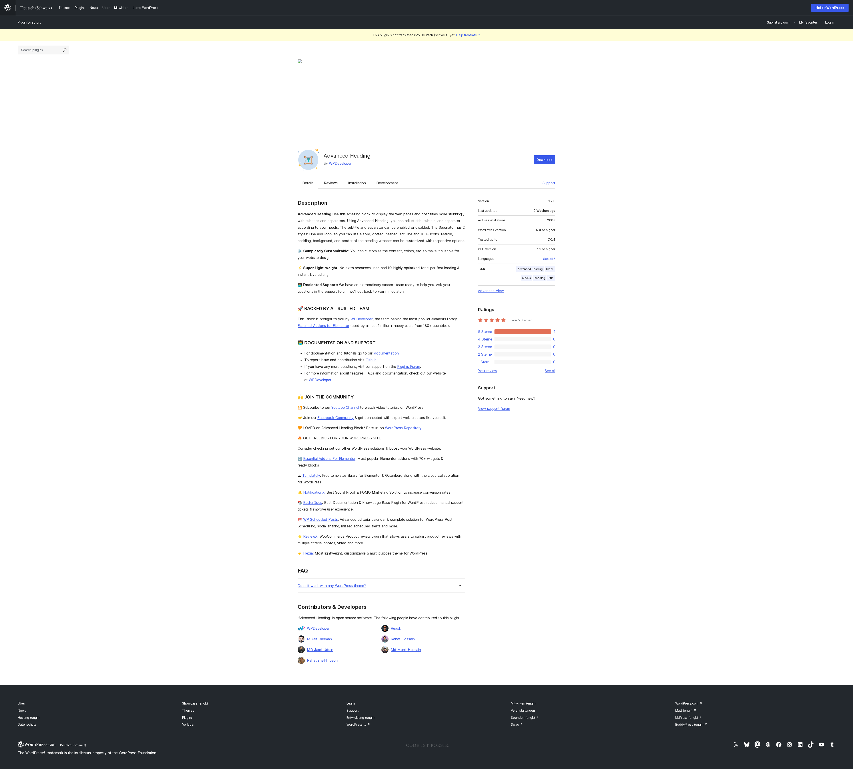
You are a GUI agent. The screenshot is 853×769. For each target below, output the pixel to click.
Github (371, 360)
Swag (517, 724)
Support (548, 183)
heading (539, 278)
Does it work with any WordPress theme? (332, 586)
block (550, 269)
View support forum (494, 408)
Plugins (187, 717)
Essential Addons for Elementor (323, 325)
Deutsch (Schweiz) (73, 745)
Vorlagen (188, 724)
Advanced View (491, 290)
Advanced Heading (530, 269)
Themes (188, 710)
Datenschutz (27, 724)
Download (544, 160)
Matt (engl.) (685, 710)
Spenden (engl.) (525, 717)
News (22, 710)
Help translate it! (468, 35)
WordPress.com (688, 703)
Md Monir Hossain (406, 649)
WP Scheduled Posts (320, 519)
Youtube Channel (345, 407)
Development (387, 183)
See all (550, 370)
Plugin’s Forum (408, 366)
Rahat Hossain (403, 639)
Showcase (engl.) (195, 703)
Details (307, 183)
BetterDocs (312, 502)
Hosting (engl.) (29, 717)
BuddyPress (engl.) (691, 724)
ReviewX (310, 536)
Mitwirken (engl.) (523, 703)
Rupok (396, 628)
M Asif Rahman (319, 639)
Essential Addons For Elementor (329, 458)
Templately (311, 475)
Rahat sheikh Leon (322, 660)
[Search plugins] (64, 50)
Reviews (331, 183)
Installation (357, 183)
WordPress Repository (403, 428)
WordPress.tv (358, 724)
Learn (351, 703)
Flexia (308, 553)
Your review (487, 370)
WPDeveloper (340, 163)
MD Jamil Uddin (320, 649)
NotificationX (314, 492)
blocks (526, 278)
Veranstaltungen (523, 710)
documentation (386, 353)
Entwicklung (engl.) (361, 717)
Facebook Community (335, 417)
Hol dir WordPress (829, 8)
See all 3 (549, 258)
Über (21, 703)
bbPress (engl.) (688, 717)
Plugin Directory (29, 22)
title (551, 278)
